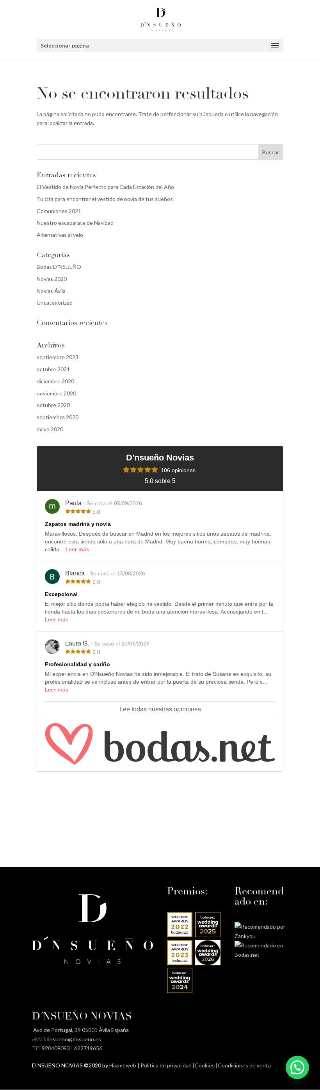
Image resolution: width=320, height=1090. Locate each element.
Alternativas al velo (60, 234)
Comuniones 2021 (59, 211)
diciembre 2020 (55, 381)
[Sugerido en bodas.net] (261, 954)
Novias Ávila (51, 290)
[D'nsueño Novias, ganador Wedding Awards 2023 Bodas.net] (179, 963)
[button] (297, 1067)
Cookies (205, 1065)
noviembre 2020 (56, 393)
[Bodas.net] (160, 744)
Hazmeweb (122, 1065)
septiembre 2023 (57, 357)
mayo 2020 (50, 429)
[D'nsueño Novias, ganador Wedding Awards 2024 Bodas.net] (179, 991)
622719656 (88, 1048)
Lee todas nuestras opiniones (160, 709)
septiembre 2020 (57, 417)
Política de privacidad (166, 1065)
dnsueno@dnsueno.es (73, 1039)
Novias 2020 (52, 278)
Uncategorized (55, 302)
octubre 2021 (53, 369)
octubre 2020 (53, 405)
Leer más (77, 549)
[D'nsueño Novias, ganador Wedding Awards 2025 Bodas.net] (207, 935)
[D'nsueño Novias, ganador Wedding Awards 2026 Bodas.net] (207, 963)
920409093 (56, 1048)
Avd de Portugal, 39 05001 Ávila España (80, 1030)
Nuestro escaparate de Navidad (75, 222)
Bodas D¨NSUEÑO (59, 266)
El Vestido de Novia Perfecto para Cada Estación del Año (105, 186)
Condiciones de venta (244, 1065)
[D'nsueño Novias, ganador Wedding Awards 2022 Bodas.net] (179, 935)
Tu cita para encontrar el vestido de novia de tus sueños (105, 199)
